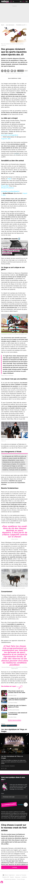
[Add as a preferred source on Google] (20, 71)
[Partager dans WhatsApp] (5, 71)
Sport (2, 24)
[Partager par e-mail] (8, 71)
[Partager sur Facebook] (2, 71)
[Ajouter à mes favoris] (15, 71)
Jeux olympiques (10, 24)
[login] (2, 882)
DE (20, 1)
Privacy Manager (21, 879)
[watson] (5, 1)
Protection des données (10, 879)
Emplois (12, 877)
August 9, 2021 (6, 139)
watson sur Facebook (21, 875)
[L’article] (14, 846)
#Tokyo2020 (5, 186)
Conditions (24, 877)
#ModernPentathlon (7, 188)
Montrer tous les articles (14, 720)
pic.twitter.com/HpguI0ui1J (9, 135)
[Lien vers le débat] (12, 71)
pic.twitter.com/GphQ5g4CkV (10, 191)
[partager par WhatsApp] (6, 768)
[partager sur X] (3, 768)
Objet (2, 793)
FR (23, 1)
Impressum (17, 877)
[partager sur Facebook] (2, 768)
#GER (9, 179)
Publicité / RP (5, 877)
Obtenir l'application (10, 875)
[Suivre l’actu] (26, 71)
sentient (16, 153)
